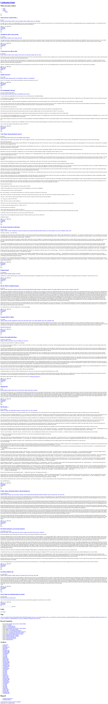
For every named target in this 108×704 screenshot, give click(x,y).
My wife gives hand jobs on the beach (10, 227)
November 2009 (6, 651)
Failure (38, 617)
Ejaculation (20, 21)
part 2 (7, 217)
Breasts (9, 21)
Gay (56, 617)
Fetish (24, 320)
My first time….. (4, 406)
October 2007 (5, 667)
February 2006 (6, 689)
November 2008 (6, 662)
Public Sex (54, 230)
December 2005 (6, 692)
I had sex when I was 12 (11, 638)
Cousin (16, 21)
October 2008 (5, 663)
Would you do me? (5, 74)
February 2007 (6, 676)
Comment (2, 27)
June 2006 (5, 685)
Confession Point (7, 2)
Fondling (28, 21)
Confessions (2, 28)
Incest (32, 21)
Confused (33, 617)
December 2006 (6, 678)
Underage (28, 137)
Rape (28, 532)
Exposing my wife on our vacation (17, 632)
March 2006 (5, 688)
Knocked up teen (9, 639)
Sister (19, 37)
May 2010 (5, 649)
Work (19, 273)
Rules (7, 11)
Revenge (35, 532)
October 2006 (5, 680)
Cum (13, 93)
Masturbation (93, 617)
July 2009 (5, 654)
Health (66, 617)
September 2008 (6, 665)
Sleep (32, 390)
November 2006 (6, 679)
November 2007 (6, 666)
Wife (70, 230)
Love (83, 617)
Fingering (15, 289)
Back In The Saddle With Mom (8, 337)
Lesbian (17, 410)
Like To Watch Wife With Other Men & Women (36, 230)
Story (59, 230)
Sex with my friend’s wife (6, 571)
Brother (13, 21)
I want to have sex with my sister (8, 51)
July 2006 (5, 684)
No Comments (3, 44)
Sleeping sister (4, 386)
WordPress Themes (7, 699)
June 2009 (5, 656)
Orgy (52, 289)
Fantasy (17, 494)
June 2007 (5, 671)
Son (24, 340)
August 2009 (5, 653)
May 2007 (5, 672)
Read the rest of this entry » (5, 327)
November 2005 (6, 693)
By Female (6, 78)
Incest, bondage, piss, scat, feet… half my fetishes (16, 623)
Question (25, 78)
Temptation (38, 21)
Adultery (2, 230)
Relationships (14, 618)
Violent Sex (42, 532)
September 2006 (6, 681)
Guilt (62, 617)
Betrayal (6, 575)
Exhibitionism (14, 230)
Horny (19, 54)
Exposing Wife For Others (7, 317)
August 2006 (5, 683)
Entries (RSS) (3, 702)
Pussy (63, 289)
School (18, 618)
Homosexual (13, 410)
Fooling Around (4, 270)
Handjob (25, 230)
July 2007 (5, 670)
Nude (21, 390)
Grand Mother (20, 93)
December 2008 (6, 661)
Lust (34, 21)
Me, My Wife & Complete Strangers (9, 285)
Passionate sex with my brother (12, 635)
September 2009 (6, 652)
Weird (37, 618)
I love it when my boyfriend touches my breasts (12, 594)
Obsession (29, 54)
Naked (35, 320)
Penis (50, 230)
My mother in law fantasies (15, 630)
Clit (9, 410)
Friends (13, 532)
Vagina (75, 289)
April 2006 (5, 687)
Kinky (30, 320)
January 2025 (5, 644)
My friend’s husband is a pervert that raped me (12, 528)
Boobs (6, 21)
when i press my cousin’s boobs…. (9, 17)
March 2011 (5, 648)
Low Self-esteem (19, 78)
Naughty (49, 289)
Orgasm (15, 37)
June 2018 (5, 645)
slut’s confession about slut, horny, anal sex (14, 633)
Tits (21, 37)
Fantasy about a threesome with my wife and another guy (15, 491)
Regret (26, 390)
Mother (19, 340)
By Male (9, 54)
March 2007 (5, 675)
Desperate (11, 78)
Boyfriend (2, 597)
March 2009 (5, 658)
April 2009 (5, 657)
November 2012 (6, 647)
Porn (1, 618)
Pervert (21, 532)
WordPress (19, 701)
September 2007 (6, 668)
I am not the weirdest (14, 629)
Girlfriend (59, 617)
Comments (3, 67)
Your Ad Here (3, 611)
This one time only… (12, 627)
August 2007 (5, 669)
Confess (4, 10)
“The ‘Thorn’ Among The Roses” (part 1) (11, 134)
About (4, 9)
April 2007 (5, 674)
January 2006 (5, 690)
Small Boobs (31, 78)
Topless (67, 230)
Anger (5, 617)
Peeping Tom (33, 54)
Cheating (29, 617)
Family (24, 21)
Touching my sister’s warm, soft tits (9, 34)
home (4, 8)
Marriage (45, 289)
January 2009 (5, 660)
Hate (16, 532)
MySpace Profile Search (8, 698)
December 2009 (6, 650)
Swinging (71, 289)
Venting (34, 618)
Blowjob (2, 93)
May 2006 (5, 686)
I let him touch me (11, 626)
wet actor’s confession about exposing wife (17, 631)
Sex (37, 54)
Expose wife (20, 230)
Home (11, 137)
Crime (10, 532)
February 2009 (6, 659)
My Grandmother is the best (7, 90)
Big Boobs (2, 21)
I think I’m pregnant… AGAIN (12, 636)
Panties (55, 289)
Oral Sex (28, 93)
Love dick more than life (11, 637)
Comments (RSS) (11, 702)
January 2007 (5, 677)
